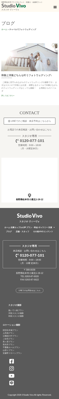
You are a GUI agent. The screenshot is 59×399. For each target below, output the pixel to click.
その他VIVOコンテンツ (43, 231)
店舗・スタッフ (22, 231)
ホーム (4, 29)
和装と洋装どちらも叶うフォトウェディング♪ (26, 75)
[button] (55, 7)
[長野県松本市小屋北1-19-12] (29, 195)
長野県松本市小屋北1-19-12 (29, 199)
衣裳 (50, 227)
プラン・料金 (32, 227)
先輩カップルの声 (18, 227)
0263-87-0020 (32, 276)
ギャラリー (43, 227)
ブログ (8, 23)
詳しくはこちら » (7, 95)
